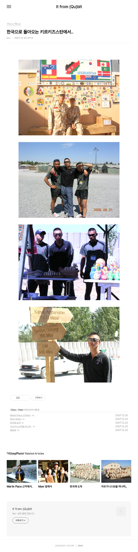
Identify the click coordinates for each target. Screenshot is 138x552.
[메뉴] (9, 6)
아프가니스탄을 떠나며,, (21, 426)
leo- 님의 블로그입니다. (23, 513)
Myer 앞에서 (16, 419)
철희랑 (13, 430)
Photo (20, 409)
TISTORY (70, 546)
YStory (13, 409)
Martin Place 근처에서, (20, 415)
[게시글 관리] (27, 397)
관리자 (80, 546)
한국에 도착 (15, 422)
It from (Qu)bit (69, 7)
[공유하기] (23, 397)
